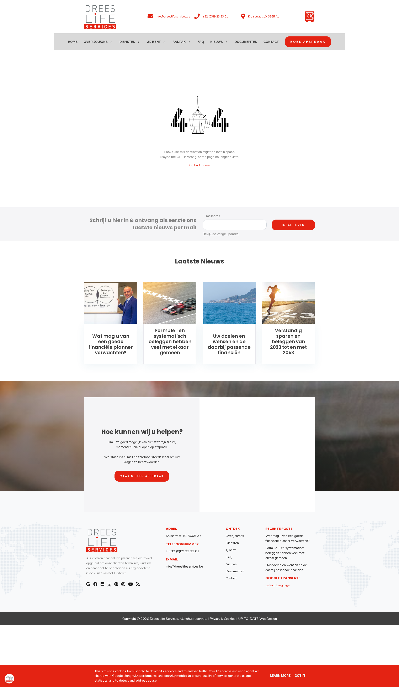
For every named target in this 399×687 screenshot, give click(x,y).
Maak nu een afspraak (142, 476)
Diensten (232, 543)
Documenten (235, 571)
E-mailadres (211, 216)
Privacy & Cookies (222, 618)
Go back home (199, 165)
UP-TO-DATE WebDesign (257, 618)
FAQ (229, 557)
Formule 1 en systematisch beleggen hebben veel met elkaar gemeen (284, 553)
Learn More (280, 676)
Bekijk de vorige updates (221, 234)
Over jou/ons (235, 536)
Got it (300, 676)
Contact (231, 578)
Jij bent (231, 550)
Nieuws (231, 564)
